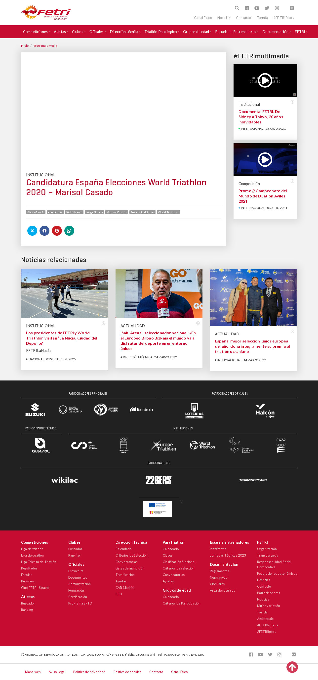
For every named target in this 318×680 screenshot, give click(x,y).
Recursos (28, 581)
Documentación (275, 32)
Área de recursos (222, 590)
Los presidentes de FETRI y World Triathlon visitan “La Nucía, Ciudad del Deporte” (61, 337)
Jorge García (94, 212)
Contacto (243, 17)
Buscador (28, 603)
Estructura (76, 571)
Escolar (26, 575)
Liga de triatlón (32, 549)
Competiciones (35, 32)
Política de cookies (127, 672)
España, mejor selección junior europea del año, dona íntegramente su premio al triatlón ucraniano (252, 346)
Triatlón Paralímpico (160, 32)
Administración (79, 584)
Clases (167, 555)
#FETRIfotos (284, 17)
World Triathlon (168, 212)
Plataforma (218, 549)
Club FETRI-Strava (35, 588)
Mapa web (33, 672)
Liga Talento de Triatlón (38, 562)
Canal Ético (203, 17)
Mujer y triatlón (268, 606)
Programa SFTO (80, 603)
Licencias (263, 580)
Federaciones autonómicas (277, 573)
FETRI (300, 32)
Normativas (218, 577)
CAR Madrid (125, 588)
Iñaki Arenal (74, 212)
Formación (76, 590)
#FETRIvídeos (267, 625)
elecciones (55, 212)
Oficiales (96, 32)
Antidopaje (265, 619)
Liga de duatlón (32, 555)
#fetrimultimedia (45, 45)
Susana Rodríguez (143, 212)
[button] (237, 8)
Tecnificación (125, 575)
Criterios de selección (179, 568)
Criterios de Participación (181, 603)
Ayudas (121, 581)
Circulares (217, 584)
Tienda (262, 17)
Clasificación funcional (179, 562)
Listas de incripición (130, 568)
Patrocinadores (268, 593)
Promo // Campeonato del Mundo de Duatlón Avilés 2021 (262, 195)
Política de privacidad (89, 672)
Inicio (25, 45)
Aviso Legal (57, 672)
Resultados (29, 568)
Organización (267, 549)
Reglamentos (219, 571)
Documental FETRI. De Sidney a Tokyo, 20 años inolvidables (260, 116)
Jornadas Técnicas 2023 (228, 555)
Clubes (77, 32)
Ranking (27, 610)
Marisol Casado (117, 212)
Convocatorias (126, 562)
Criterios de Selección (132, 555)
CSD (119, 594)
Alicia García (35, 212)
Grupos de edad (196, 32)
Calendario (124, 549)
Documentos (77, 577)
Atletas (60, 32)
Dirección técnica (124, 32)
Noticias (223, 17)
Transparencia (267, 555)
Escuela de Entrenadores (235, 32)
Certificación (77, 597)
